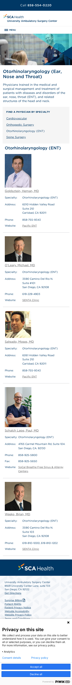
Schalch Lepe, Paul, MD (22, 430)
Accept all (36, 666)
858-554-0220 (36, 5)
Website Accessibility (17, 611)
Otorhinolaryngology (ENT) (25, 131)
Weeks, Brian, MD (17, 514)
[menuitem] (36, 566)
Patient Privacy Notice (18, 607)
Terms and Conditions (17, 618)
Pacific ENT (29, 225)
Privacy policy (39, 657)
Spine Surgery (16, 137)
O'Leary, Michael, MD (20, 265)
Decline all (36, 674)
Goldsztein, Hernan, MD (22, 191)
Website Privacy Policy (18, 614)
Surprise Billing (13, 600)
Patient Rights (13, 604)
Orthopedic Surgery (20, 124)
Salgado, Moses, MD (19, 341)
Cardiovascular (16, 118)
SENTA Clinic (30, 300)
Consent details (11, 657)
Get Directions (13, 593)
